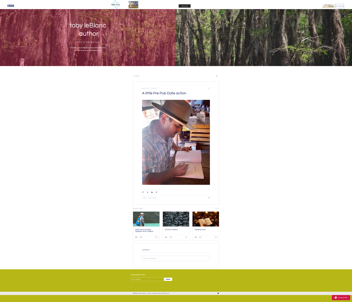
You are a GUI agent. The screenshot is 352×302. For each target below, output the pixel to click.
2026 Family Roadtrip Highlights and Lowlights (144, 230)
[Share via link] (156, 192)
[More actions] (209, 88)
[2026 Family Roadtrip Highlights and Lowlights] (146, 219)
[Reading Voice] (205, 219)
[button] (217, 76)
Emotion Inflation (171, 229)
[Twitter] (218, 293)
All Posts (136, 76)
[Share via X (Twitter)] (147, 192)
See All (217, 208)
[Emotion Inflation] (176, 219)
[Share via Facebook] (143, 192)
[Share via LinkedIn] (152, 192)
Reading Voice (200, 229)
